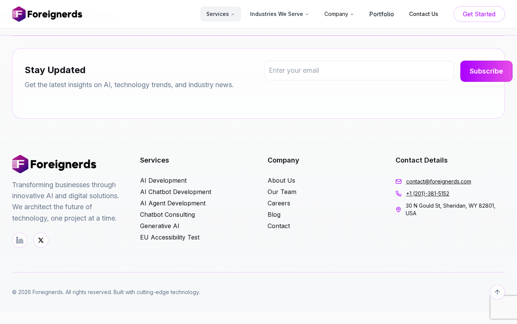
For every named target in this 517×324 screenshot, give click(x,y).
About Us (281, 180)
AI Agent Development (173, 203)
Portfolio (381, 14)
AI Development (163, 180)
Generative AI (159, 226)
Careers (279, 203)
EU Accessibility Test (169, 237)
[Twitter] (40, 240)
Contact (279, 226)
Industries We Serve (276, 14)
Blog (274, 214)
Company (336, 14)
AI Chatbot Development (175, 192)
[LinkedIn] (19, 240)
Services (217, 14)
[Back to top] (497, 292)
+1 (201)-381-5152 (427, 193)
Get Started (479, 14)
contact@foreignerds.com (438, 181)
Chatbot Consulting (167, 214)
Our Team (282, 192)
